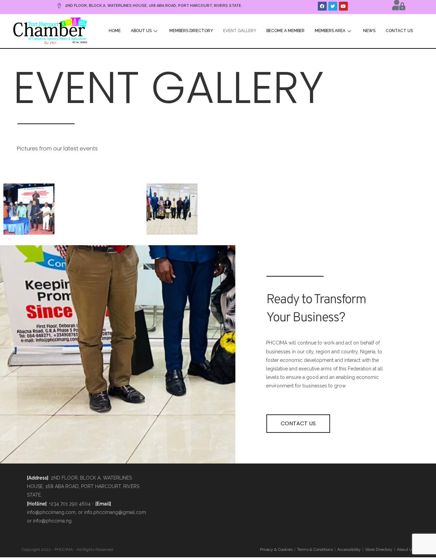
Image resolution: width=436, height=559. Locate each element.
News (369, 30)
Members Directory (191, 30)
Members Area (330, 30)
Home (115, 30)
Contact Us (399, 30)
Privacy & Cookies (276, 549)
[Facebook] (322, 6)
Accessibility (349, 549)
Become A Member (285, 30)
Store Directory (378, 549)
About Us (141, 30)
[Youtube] (343, 6)
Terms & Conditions (315, 549)
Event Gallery (239, 30)
